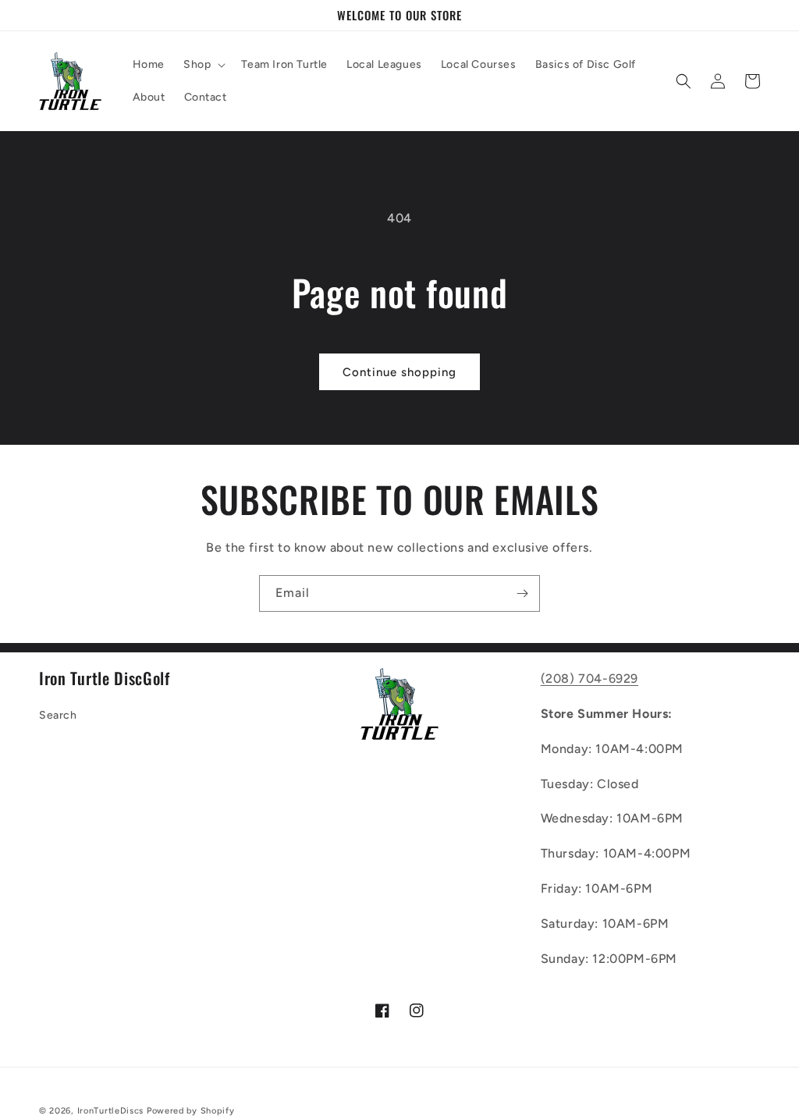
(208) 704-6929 (589, 678)
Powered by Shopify (191, 1111)
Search (58, 715)
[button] (203, 64)
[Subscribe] (522, 593)
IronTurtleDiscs (110, 1111)
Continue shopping (399, 372)
